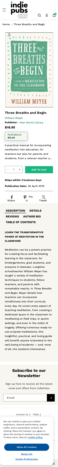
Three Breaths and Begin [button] (29, 24)
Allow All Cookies (27, 447)
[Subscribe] (51, 398)
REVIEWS (12, 216)
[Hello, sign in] (46, 15)
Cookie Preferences (26, 459)
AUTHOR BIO (32, 216)
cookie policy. (35, 437)
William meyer (14, 118)
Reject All (26, 454)
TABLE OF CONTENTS (21, 222)
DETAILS (35, 210)
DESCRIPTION (15, 210)
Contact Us (22, 414)
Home (6, 24)
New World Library (31, 122)
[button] (6, 9)
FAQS (36, 414)
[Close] (53, 463)
